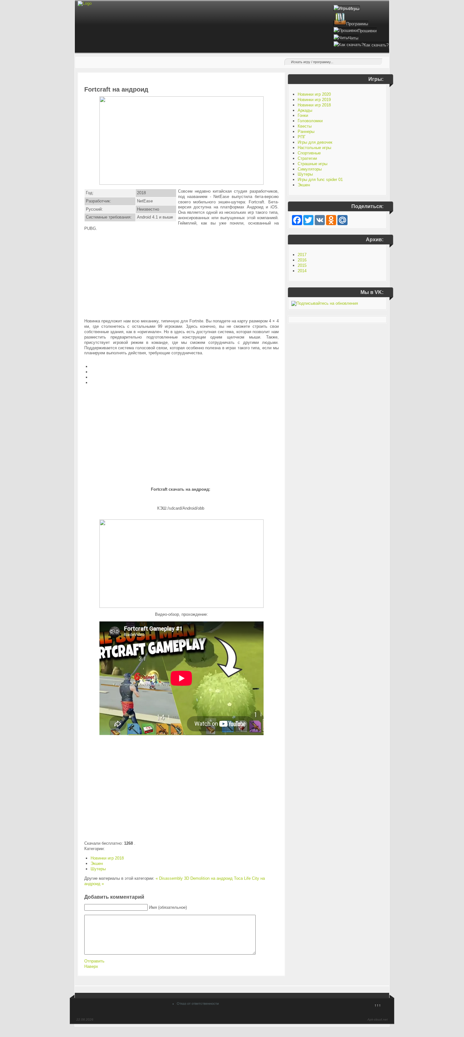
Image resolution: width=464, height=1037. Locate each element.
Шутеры (98, 868)
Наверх (91, 966)
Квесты (305, 126)
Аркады (305, 110)
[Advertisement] (181, 275)
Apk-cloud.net (377, 1019)
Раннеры (306, 131)
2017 (302, 254)
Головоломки (310, 120)
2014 (302, 270)
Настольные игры (314, 147)
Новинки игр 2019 (314, 99)
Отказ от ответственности (198, 1003)
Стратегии (307, 158)
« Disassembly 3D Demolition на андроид (194, 878)
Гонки (303, 115)
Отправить (94, 961)
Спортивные (309, 153)
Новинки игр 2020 (314, 94)
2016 (302, 260)
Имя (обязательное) (168, 907)
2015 (302, 265)
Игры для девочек (315, 142)
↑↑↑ (377, 1005)
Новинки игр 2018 (107, 858)
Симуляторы (310, 169)
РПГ (302, 137)
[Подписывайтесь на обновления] (324, 303)
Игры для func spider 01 (320, 179)
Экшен (97, 863)
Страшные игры (312, 163)
